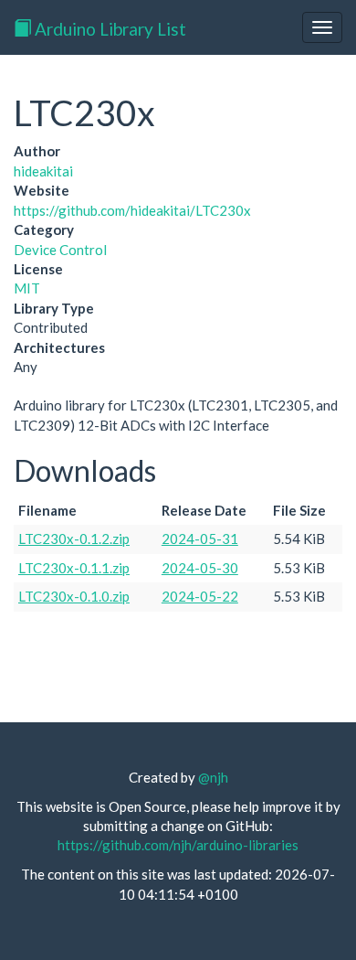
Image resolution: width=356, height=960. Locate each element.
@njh (213, 777)
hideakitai (43, 171)
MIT (27, 288)
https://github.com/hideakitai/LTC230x (132, 210)
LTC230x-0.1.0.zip (74, 596)
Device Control (60, 249)
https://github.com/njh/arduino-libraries (178, 845)
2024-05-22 (200, 596)
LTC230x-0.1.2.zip (74, 538)
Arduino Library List (108, 28)
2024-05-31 (200, 538)
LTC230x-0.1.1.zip (74, 568)
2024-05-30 (200, 568)
